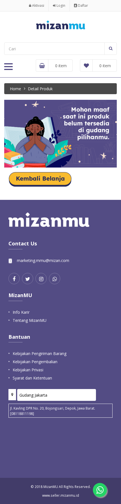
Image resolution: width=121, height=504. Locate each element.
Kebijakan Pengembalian (35, 361)
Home (15, 88)
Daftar (82, 5)
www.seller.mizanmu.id (60, 495)
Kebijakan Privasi (28, 369)
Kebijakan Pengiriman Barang (39, 353)
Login (60, 5)
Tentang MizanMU (29, 320)
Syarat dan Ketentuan (32, 378)
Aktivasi (37, 5)
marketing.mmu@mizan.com (43, 260)
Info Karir (21, 312)
